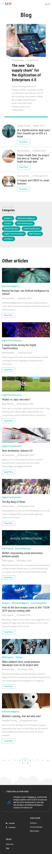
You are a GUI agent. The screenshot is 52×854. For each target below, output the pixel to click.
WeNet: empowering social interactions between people (22, 554)
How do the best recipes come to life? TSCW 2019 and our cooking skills (25, 609)
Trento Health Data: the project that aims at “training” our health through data (33, 158)
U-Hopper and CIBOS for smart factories (33, 182)
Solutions (33, 823)
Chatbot (7, 223)
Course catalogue (36, 827)
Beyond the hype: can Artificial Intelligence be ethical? (25, 292)
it (49, 4)
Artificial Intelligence (26, 218)
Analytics (8, 218)
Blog (7, 848)
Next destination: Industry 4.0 (17, 450)
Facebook (11, 827)
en (46, 4)
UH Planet (8, 239)
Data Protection (11, 228)
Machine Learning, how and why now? (21, 716)
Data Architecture (25, 223)
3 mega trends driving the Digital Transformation (19, 346)
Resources (9, 844)
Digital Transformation (14, 234)
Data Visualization (32, 228)
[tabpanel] (26, 69)
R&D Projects (35, 234)
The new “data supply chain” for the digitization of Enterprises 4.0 (26, 72)
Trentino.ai (32, 797)
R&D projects (34, 831)
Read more (23, 142)
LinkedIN (11, 823)
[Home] (8, 4)
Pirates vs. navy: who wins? (16, 399)
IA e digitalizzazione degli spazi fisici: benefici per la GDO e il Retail (33, 133)
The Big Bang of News (13, 501)
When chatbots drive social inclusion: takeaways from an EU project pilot (21, 663)
